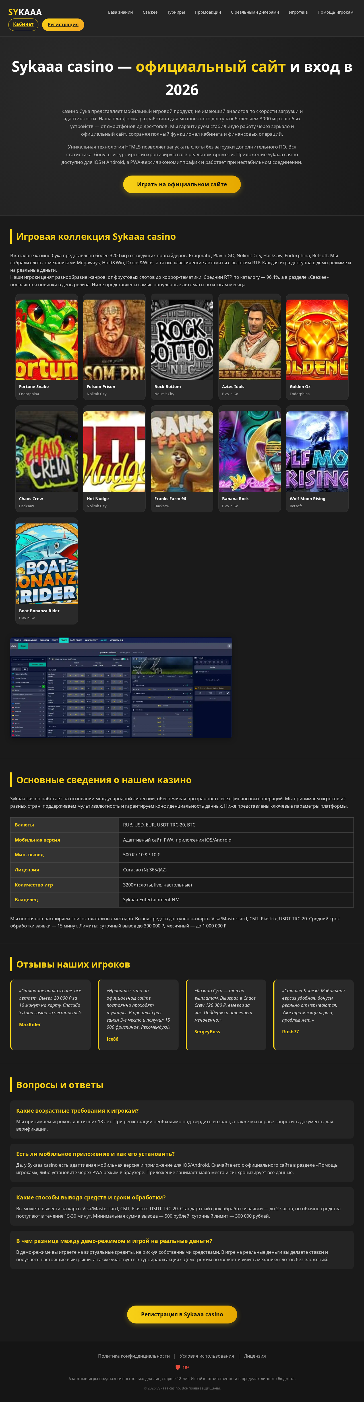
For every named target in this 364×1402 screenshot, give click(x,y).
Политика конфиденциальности (134, 1356)
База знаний (120, 12)
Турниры (176, 12)
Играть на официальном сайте (182, 184)
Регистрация (63, 24)
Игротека (298, 12)
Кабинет (23, 24)
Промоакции (208, 12)
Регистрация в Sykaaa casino (182, 1314)
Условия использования (207, 1356)
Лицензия (255, 1356)
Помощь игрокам (335, 12)
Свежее (150, 12)
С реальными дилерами (255, 12)
